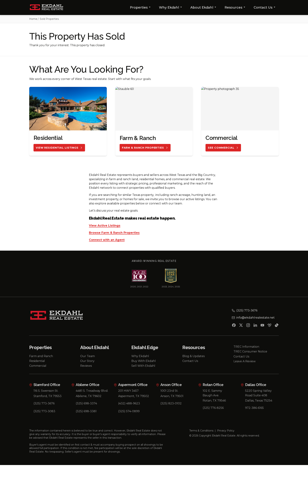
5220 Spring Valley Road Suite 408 (258, 393)
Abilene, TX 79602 (88, 396)
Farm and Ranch (41, 356)
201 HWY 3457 (128, 390)
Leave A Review (244, 361)
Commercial (37, 365)
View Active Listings (104, 225)
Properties (139, 7)
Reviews (86, 365)
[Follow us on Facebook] (234, 326)
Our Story (87, 361)
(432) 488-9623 (129, 403)
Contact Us (263, 7)
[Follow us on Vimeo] (269, 326)
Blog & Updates (193, 356)
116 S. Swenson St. (46, 390)
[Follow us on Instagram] (248, 326)
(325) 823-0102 (171, 403)
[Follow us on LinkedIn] (255, 326)
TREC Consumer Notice (250, 351)
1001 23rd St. (169, 390)
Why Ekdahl (169, 7)
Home (33, 19)
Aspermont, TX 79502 (133, 396)
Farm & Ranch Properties (143, 147)
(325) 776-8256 (213, 408)
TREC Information (246, 346)
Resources (233, 7)
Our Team (87, 356)
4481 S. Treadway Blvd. (92, 390)
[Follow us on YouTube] (262, 326)
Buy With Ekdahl (143, 361)
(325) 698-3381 (86, 411)
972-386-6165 (254, 408)
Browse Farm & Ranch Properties (114, 232)
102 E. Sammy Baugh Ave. (212, 393)
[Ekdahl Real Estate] (48, 7)
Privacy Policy (225, 430)
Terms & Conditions (201, 430)
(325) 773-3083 (44, 411)
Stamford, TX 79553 (47, 396)
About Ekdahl (201, 7)
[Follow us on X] (241, 326)
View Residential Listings (57, 147)
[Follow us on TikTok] (276, 326)
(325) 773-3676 (44, 403)
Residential (37, 361)
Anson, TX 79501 (171, 396)
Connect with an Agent (107, 240)
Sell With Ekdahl (143, 365)
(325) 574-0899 (129, 411)
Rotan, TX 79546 (214, 400)
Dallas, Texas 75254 (258, 400)
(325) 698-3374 (86, 403)
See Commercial (221, 147)
